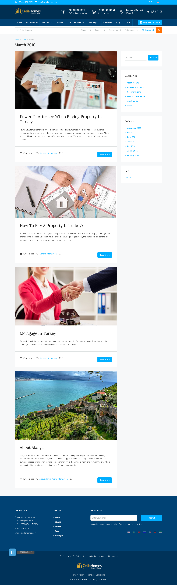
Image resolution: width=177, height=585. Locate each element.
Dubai (57, 531)
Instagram (102, 556)
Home (19, 22)
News (129, 105)
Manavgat (59, 535)
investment (128, 177)
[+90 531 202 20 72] (12, 552)
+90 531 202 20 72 (76, 10)
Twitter (78, 556)
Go (159, 30)
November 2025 (134, 128)
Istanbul (58, 522)
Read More (105, 154)
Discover (60, 22)
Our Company (93, 22)
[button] (159, 2)
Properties (30, 22)
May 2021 (131, 142)
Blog (118, 22)
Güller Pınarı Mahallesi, (27, 520)
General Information (48, 153)
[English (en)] (128, 532)
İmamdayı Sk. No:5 (134, 10)
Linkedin (89, 556)
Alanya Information (60, 479)
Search (153, 58)
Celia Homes (103, 13)
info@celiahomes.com (77, 13)
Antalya (58, 526)
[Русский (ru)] (143, 532)
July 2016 (131, 146)
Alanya (57, 517)
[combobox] (86, 30)
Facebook (66, 556)
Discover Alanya (134, 92)
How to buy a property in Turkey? (51, 225)
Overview (45, 22)
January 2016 (133, 155)
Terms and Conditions (96, 575)
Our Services (75, 22)
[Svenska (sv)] (133, 532)
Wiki (128, 22)
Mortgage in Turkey (38, 333)
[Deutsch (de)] (154, 532)
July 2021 (131, 133)
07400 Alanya (131, 13)
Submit (151, 518)
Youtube (114, 556)
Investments (132, 101)
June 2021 (131, 137)
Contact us (107, 22)
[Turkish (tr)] (138, 532)
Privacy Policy (78, 575)
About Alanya (32, 447)
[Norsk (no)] (149, 532)
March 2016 (132, 151)
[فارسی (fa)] (159, 532)
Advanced (149, 30)
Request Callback (151, 23)
